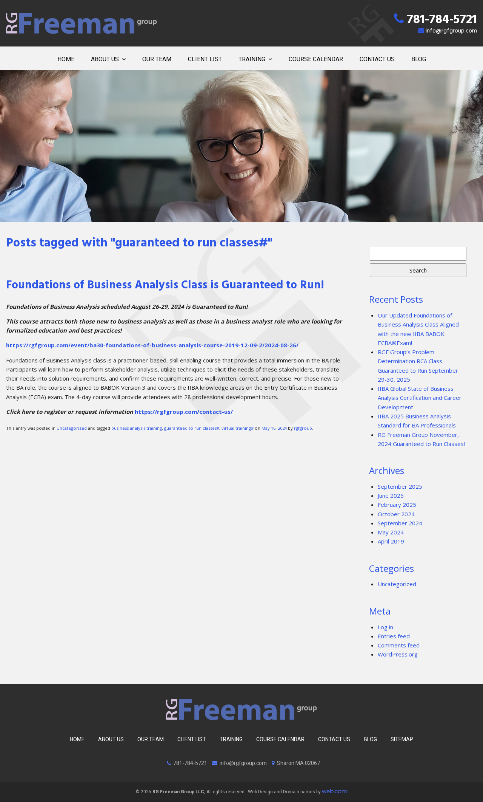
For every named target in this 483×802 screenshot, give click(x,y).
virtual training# (238, 428)
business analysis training (136, 428)
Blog (418, 59)
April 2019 (391, 541)
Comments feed (399, 645)
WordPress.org (398, 654)
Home (65, 59)
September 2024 (400, 523)
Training (251, 59)
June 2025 (391, 495)
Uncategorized (72, 428)
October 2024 (396, 514)
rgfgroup (303, 428)
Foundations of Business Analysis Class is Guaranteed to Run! (165, 286)
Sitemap (402, 739)
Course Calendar (316, 59)
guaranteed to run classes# (191, 428)
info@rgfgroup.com (451, 31)
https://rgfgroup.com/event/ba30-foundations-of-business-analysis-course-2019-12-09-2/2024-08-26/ (152, 345)
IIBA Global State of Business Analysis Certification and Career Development (419, 398)
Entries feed (394, 636)
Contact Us (377, 59)
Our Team (156, 59)
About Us (105, 59)
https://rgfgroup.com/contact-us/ (184, 411)
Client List (205, 59)
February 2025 (397, 504)
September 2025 (400, 486)
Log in (385, 627)
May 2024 (391, 532)
